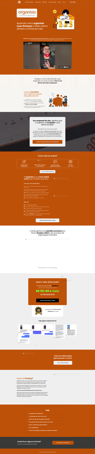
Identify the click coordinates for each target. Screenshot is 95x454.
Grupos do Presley (52, 2)
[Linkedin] (73, 2)
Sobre (64, 2)
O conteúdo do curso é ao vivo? (38, 416)
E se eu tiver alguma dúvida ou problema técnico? (43, 430)
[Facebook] (74, 2)
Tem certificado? (34, 427)
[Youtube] (71, 2)
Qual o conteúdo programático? (38, 425)
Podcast (59, 2)
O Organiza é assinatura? (36, 413)
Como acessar (38, 2)
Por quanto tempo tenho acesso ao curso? (41, 422)
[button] (17, 334)
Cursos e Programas (29, 2)
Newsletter (44, 2)
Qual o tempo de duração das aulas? (39, 419)
